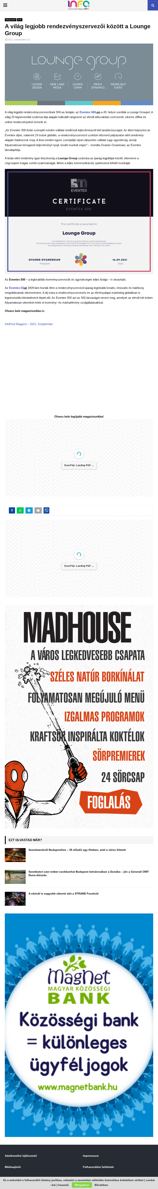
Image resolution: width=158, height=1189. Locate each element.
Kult (19, 20)
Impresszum (91, 1155)
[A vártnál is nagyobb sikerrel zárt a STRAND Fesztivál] (15, 899)
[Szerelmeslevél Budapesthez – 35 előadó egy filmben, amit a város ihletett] (15, 855)
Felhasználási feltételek (98, 1166)
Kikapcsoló (10, 20)
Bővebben (101, 1185)
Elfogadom (82, 1184)
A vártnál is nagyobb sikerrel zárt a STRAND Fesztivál (63, 893)
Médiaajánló (13, 1166)
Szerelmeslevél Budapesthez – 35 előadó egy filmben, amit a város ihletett (77, 849)
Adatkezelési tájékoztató (21, 1155)
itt (111, 279)
